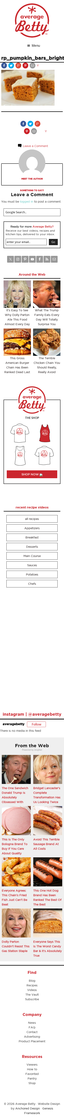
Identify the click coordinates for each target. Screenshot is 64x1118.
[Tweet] (11, 66)
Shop (32, 1083)
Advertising (32, 1036)
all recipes (32, 518)
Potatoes (32, 574)
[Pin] (26, 66)
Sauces (32, 565)
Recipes (32, 985)
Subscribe (32, 999)
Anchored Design (27, 1108)
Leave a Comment (35, 146)
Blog (32, 980)
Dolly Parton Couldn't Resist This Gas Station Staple (16, 946)
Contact (32, 1032)
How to (32, 1069)
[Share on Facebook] (4, 66)
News (32, 1022)
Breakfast (32, 537)
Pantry (32, 1078)
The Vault (32, 994)
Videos (32, 990)
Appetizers (32, 528)
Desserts (32, 546)
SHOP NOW (31, 474)
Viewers (32, 1064)
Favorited (32, 1073)
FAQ (32, 1027)
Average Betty (32, 20)
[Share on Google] (18, 66)
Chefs (32, 583)
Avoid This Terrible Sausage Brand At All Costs (46, 844)
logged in (26, 201)
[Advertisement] (30, 648)
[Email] (33, 66)
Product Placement (32, 1041)
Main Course (32, 555)
